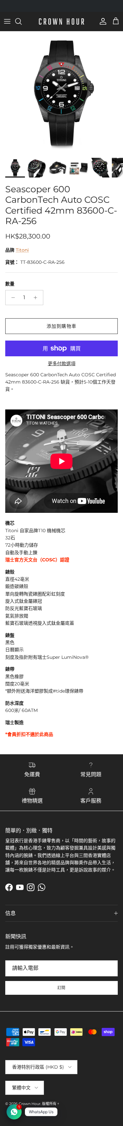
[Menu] (7, 21)
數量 (9, 284)
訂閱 (61, 987)
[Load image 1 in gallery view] (61, 93)
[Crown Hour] (61, 21)
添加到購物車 (61, 326)
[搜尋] (21, 21)
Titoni (22, 250)
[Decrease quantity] (11, 297)
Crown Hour (29, 1103)
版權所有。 (51, 1103)
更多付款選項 (61, 363)
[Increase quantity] (37, 297)
